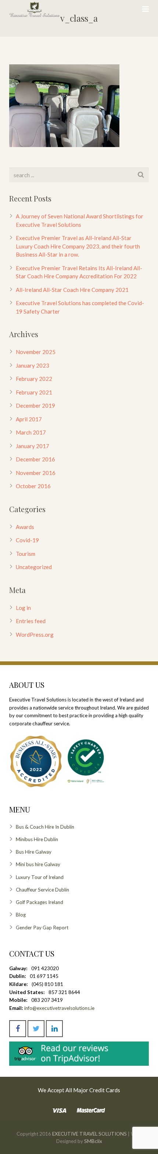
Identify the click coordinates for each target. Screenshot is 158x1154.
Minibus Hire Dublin (37, 839)
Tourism (25, 553)
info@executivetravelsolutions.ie (59, 1008)
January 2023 (32, 365)
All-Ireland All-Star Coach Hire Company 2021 (72, 289)
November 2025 (35, 352)
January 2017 (32, 446)
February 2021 (34, 392)
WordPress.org (35, 634)
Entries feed (31, 621)
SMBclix (92, 1141)
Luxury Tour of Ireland (40, 877)
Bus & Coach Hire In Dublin (45, 827)
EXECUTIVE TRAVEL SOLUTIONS (89, 1134)
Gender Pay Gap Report (42, 927)
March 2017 (31, 432)
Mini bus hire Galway (38, 864)
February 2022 (34, 378)
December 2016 (35, 459)
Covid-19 (27, 540)
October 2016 (33, 486)
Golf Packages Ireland (39, 902)
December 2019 (35, 405)
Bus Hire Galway (33, 852)
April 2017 (29, 419)
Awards (25, 527)
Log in (23, 607)
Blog (21, 915)
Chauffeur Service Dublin (42, 890)
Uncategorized (34, 567)
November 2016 (35, 472)
